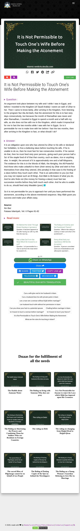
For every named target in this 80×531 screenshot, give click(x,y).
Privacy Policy (41, 525)
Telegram (30, 276)
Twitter (37, 271)
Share (39, 266)
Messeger (48, 276)
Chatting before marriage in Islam (58, 308)
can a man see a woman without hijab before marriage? (40, 301)
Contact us (59, 525)
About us (50, 525)
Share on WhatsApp (41, 260)
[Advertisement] (40, 335)
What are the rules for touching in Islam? (40, 319)
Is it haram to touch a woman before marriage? (27, 312)
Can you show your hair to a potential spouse (26, 308)
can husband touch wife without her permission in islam (40, 304)
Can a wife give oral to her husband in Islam (40, 293)
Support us (68, 525)
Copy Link (70, 77)
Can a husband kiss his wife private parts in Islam (40, 297)
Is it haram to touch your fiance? (58, 312)
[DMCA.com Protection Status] (40, 528)
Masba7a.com (29, 525)
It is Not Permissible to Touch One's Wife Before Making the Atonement (40, 316)
